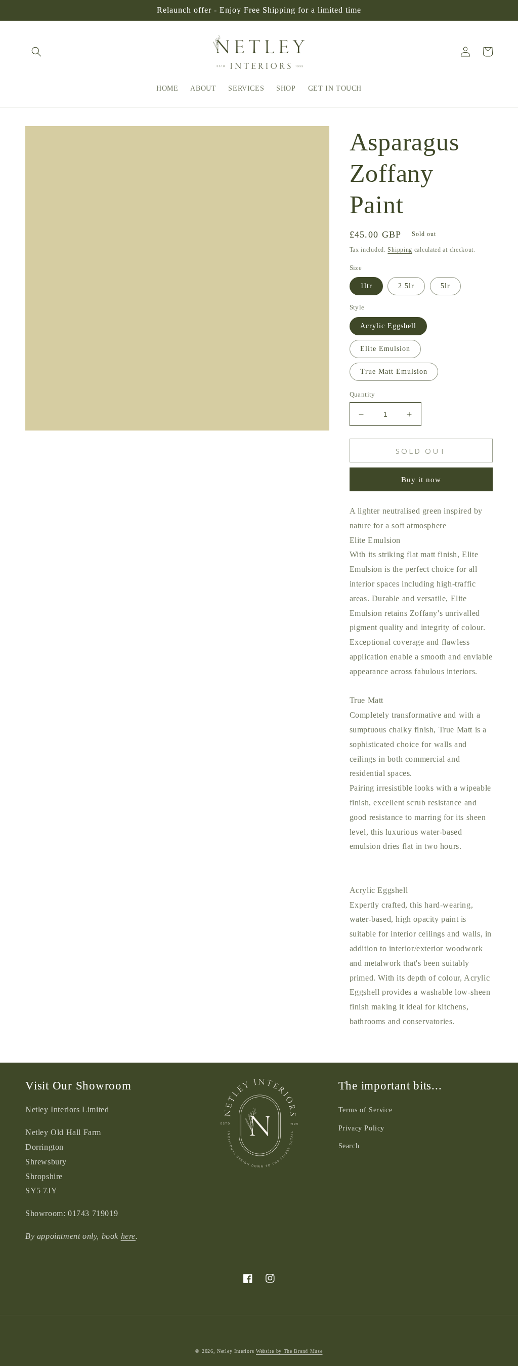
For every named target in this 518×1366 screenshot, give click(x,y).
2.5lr (406, 286)
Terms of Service (365, 1110)
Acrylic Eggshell (388, 326)
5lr (445, 286)
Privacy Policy (361, 1128)
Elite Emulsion (385, 349)
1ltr (366, 286)
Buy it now (421, 480)
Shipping (399, 249)
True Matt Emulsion (393, 371)
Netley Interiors (235, 1351)
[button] (36, 52)
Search (349, 1146)
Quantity (362, 394)
